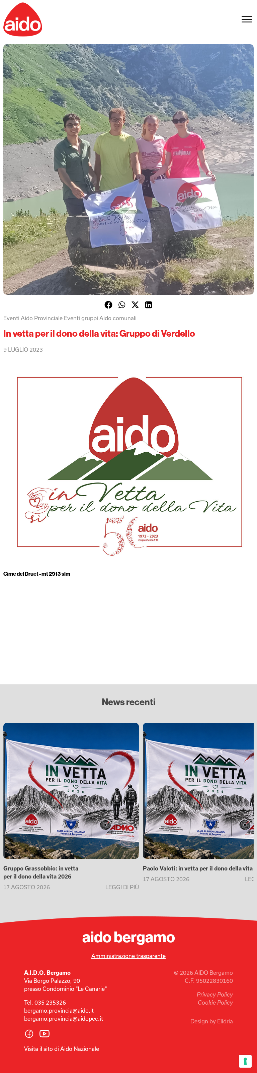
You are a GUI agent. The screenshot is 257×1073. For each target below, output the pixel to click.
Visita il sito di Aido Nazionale (61, 1049)
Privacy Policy (215, 995)
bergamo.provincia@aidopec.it (63, 1019)
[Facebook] (108, 305)
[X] (135, 305)
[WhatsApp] (122, 305)
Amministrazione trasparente (128, 956)
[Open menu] (247, 19)
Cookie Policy (215, 1003)
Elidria (225, 1021)
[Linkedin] (149, 305)
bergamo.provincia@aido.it (59, 1011)
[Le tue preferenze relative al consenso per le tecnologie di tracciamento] (245, 1061)
